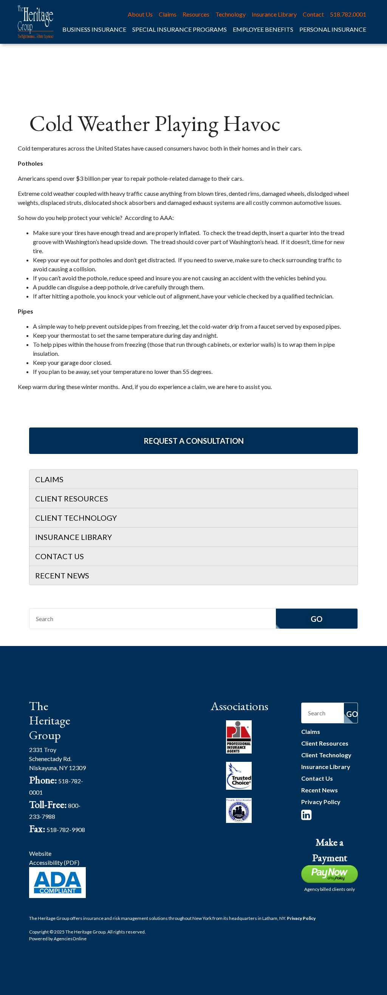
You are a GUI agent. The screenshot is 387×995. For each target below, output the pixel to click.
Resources (196, 14)
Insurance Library (274, 14)
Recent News (62, 575)
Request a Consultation (194, 440)
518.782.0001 (348, 14)
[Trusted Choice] (239, 774)
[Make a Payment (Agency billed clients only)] (329, 873)
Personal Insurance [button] (332, 29)
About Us (140, 14)
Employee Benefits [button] (263, 29)
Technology (230, 14)
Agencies (70, 938)
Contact (313, 14)
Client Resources (71, 498)
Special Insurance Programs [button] (179, 29)
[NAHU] (239, 809)
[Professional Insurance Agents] (239, 736)
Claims (167, 14)
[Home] (35, 22)
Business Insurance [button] (94, 29)
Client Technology (76, 517)
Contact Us (59, 556)
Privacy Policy (321, 801)
